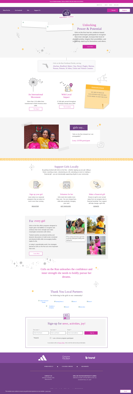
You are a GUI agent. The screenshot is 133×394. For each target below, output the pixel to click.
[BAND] (90, 357)
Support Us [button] (37, 10)
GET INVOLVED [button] (66, 206)
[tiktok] (127, 5)
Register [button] (124, 10)
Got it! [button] (125, 391)
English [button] (116, 5)
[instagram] (123, 5)
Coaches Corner (67, 366)
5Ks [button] (28, 10)
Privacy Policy (61, 342)
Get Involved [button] (18, 10)
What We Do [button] (6, 10)
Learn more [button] (48, 391)
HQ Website (85, 366)
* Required (36, 338)
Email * (69, 329)
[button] (131, 5)
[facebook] (125, 5)
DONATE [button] (96, 206)
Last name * (53, 329)
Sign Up (92, 333)
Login (1, 5)
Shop (106, 5)
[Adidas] (42, 358)
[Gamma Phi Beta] (66, 358)
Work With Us (48, 366)
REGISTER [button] (35, 206)
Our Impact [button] (36, 109)
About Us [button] (99, 5)
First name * (36, 329)
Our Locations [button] (67, 107)
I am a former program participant (63, 338)
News (110, 5)
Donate (113, 10)
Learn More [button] (90, 46)
